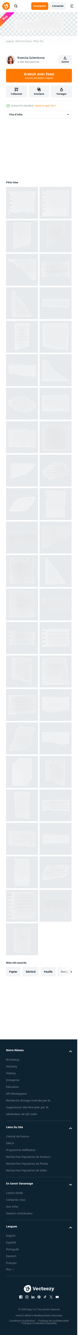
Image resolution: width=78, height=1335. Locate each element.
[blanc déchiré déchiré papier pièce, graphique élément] (22, 202)
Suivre (65, 61)
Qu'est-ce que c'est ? (45, 105)
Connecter (58, 6)
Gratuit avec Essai (39, 76)
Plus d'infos (16, 113)
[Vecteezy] (6, 6)
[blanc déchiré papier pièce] (22, 236)
